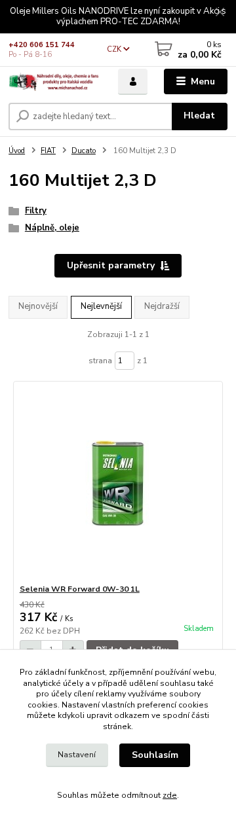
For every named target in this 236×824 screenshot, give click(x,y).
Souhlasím (155, 755)
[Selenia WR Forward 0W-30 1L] (118, 482)
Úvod (17, 151)
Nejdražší (162, 306)
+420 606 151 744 (42, 45)
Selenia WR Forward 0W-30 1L (80, 589)
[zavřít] (219, 13)
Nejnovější (38, 306)
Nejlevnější (101, 306)
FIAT (48, 151)
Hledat (199, 115)
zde (170, 795)
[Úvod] (54, 82)
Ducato (83, 151)
